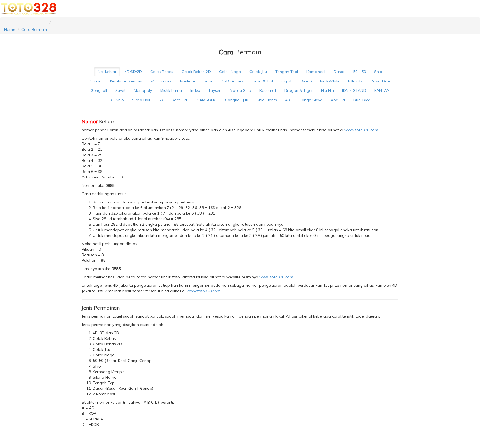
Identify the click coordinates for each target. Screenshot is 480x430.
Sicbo (209, 81)
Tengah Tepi (286, 71)
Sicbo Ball (141, 99)
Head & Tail (262, 81)
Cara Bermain (34, 29)
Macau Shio (240, 90)
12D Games (232, 81)
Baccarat (267, 90)
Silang (96, 81)
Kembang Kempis (126, 81)
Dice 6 (306, 81)
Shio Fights (267, 99)
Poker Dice (380, 81)
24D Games (161, 81)
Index (195, 90)
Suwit (120, 90)
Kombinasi (315, 71)
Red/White (330, 81)
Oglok (286, 81)
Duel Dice (361, 99)
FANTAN (382, 90)
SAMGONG (207, 99)
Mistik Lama (171, 90)
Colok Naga (230, 71)
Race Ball (180, 99)
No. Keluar (107, 71)
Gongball (99, 90)
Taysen (214, 90)
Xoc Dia (338, 99)
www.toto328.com (361, 129)
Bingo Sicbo (311, 99)
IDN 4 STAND (354, 90)
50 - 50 (359, 71)
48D (288, 99)
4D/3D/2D (133, 71)
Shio (378, 71)
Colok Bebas (161, 71)
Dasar (339, 71)
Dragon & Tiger (298, 90)
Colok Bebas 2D (196, 71)
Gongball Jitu (236, 99)
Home (9, 29)
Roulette (187, 81)
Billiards (355, 81)
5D (160, 99)
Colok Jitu (258, 71)
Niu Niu (327, 90)
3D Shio (117, 99)
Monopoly (143, 90)
